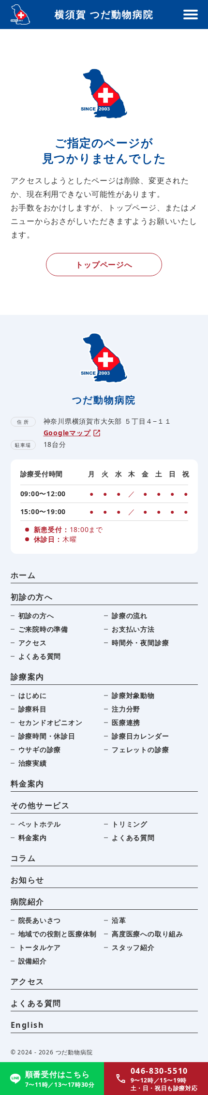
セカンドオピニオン (50, 722)
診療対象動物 (133, 695)
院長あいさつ (39, 920)
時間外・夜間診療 (140, 642)
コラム (23, 858)
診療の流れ (130, 615)
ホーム (23, 575)
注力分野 (126, 708)
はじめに (32, 695)
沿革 (119, 920)
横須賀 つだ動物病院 (104, 14)
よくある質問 (39, 656)
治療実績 (32, 763)
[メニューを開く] (190, 14)
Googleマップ (67, 432)
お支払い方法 (133, 629)
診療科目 (32, 708)
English (28, 1025)
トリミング (130, 824)
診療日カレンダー (140, 735)
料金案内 (28, 783)
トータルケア (39, 947)
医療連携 (126, 722)
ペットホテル (39, 824)
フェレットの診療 (140, 749)
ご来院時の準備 (43, 629)
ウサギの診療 (39, 749)
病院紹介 (28, 901)
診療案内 (28, 676)
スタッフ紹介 (133, 947)
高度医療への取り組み (147, 933)
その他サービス (40, 805)
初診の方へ (32, 597)
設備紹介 (32, 960)
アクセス (32, 642)
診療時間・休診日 (46, 735)
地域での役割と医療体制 (57, 933)
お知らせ (28, 879)
